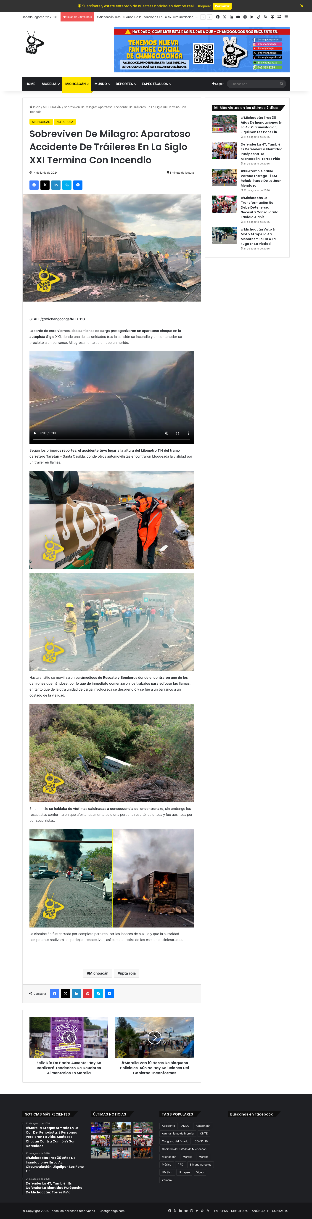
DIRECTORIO (240, 1211)
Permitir (222, 6)
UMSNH (167, 1172)
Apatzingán (203, 1125)
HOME (30, 84)
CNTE (204, 1133)
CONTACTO (280, 1211)
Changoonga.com (112, 1211)
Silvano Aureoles (200, 1164)
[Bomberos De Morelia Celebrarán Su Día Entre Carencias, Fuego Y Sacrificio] (143, 1152)
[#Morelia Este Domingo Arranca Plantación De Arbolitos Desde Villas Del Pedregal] (122, 1127)
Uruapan (184, 1172)
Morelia (187, 1156)
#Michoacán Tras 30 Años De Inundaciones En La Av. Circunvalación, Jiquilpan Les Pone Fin (261, 124)
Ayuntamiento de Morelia (178, 1133)
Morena (204, 1156)
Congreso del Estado (175, 1141)
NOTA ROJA (64, 122)
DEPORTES (124, 84)
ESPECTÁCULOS (155, 84)
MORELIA (49, 84)
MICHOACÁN (75, 84)
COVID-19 (201, 1141)
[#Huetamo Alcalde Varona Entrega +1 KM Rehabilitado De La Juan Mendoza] (224, 177)
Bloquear (204, 6)
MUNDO (101, 84)
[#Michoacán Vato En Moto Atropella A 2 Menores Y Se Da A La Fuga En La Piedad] (224, 235)
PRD (180, 1164)
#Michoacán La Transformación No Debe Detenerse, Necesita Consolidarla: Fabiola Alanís (260, 207)
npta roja (128, 973)
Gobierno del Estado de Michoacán (184, 1149)
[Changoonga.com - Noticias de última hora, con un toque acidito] (33, 42)
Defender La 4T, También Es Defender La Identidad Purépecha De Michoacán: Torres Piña (161, 17)
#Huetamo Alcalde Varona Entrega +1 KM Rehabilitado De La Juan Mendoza (261, 178)
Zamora (167, 1180)
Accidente (168, 1125)
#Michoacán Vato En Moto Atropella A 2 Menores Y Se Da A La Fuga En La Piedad (258, 236)
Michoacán (98, 973)
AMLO (185, 1125)
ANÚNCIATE (260, 1211)
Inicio (36, 107)
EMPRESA (221, 1211)
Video (200, 1172)
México (166, 1164)
